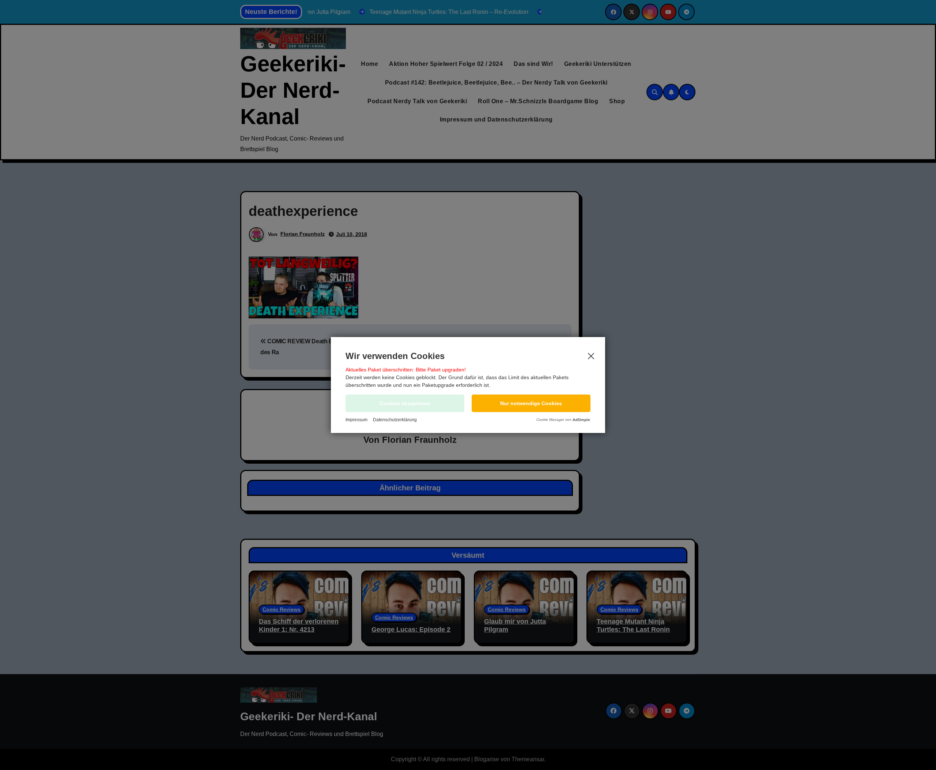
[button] (531, 403)
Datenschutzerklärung (395, 419)
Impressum (356, 419)
